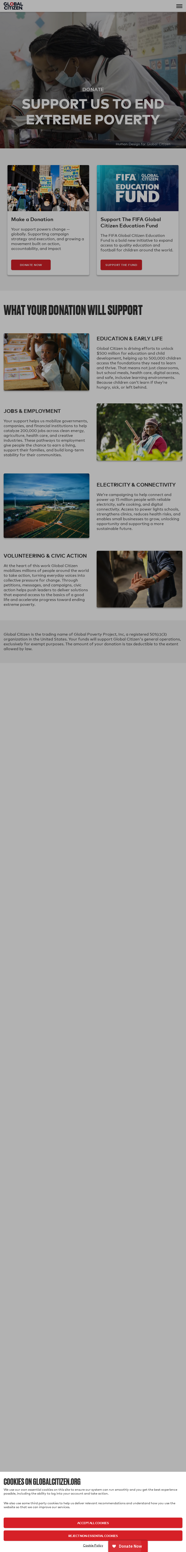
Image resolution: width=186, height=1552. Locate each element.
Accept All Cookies (93, 1523)
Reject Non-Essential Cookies (93, 1536)
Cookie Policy (93, 1545)
